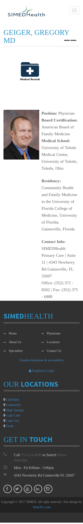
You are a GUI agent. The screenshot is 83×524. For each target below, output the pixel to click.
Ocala (10, 426)
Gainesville (13, 405)
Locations (53, 342)
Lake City (12, 420)
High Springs (15, 410)
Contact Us (54, 351)
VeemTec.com (42, 507)
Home (13, 333)
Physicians (53, 333)
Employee (43, 370)
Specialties (16, 351)
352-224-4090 (31, 455)
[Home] (26, 11)
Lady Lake (13, 415)
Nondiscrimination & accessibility (41, 360)
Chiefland (12, 399)
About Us (15, 342)
